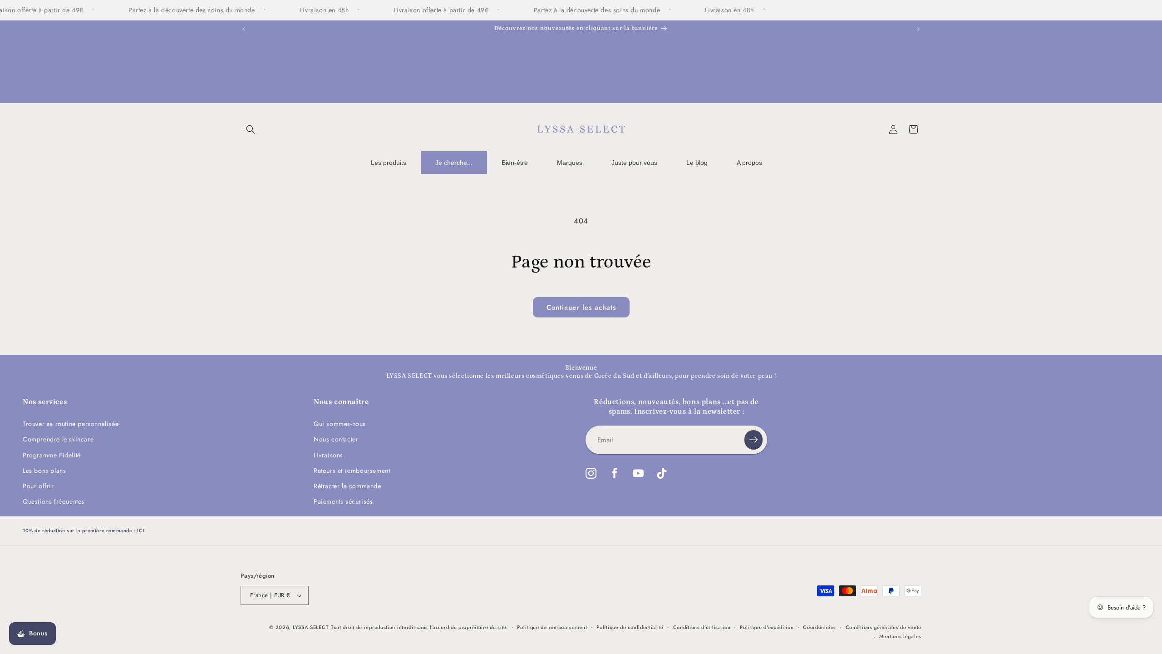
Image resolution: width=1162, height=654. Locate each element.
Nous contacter (336, 439)
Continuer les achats (581, 307)
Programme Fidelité (52, 455)
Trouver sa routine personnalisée (70, 424)
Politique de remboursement (552, 627)
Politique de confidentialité (630, 627)
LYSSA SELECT (311, 627)
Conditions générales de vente (883, 627)
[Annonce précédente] (244, 29)
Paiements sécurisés (343, 501)
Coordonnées (819, 627)
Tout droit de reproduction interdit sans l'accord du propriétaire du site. (419, 627)
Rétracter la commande (347, 486)
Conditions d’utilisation (702, 627)
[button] (251, 129)
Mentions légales (900, 636)
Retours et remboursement (352, 470)
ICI (140, 530)
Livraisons (328, 455)
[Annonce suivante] (918, 29)
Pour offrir (38, 486)
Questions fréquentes (53, 501)
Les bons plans (44, 470)
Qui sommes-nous (340, 424)
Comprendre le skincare (58, 439)
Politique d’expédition (766, 627)
